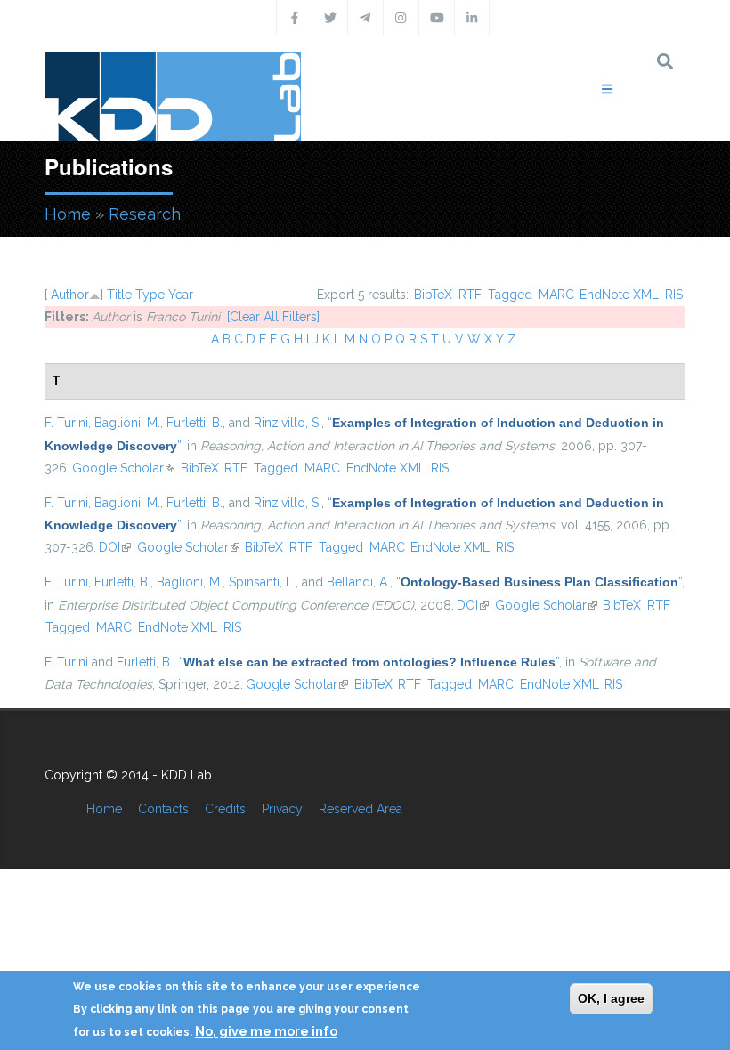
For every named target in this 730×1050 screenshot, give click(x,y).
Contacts (163, 809)
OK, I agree (611, 998)
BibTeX (433, 294)
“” (539, 582)
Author (70, 294)
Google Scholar (123, 468)
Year (180, 294)
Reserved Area (360, 809)
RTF (470, 294)
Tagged (510, 294)
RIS (674, 294)
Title (119, 294)
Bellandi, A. (358, 582)
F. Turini (66, 423)
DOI (115, 547)
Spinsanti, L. (262, 582)
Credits (225, 809)
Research (145, 214)
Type (150, 294)
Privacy (282, 809)
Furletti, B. (194, 423)
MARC (556, 294)
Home (68, 214)
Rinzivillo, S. (287, 423)
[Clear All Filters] (273, 317)
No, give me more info (266, 1031)
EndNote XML (619, 294)
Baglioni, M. (127, 423)
